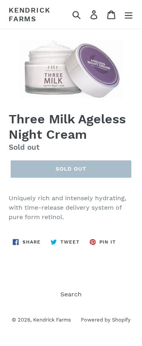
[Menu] (128, 14)
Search (71, 294)
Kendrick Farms (29, 14)
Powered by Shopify (106, 320)
